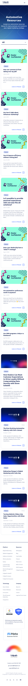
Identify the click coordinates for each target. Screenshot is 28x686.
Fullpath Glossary (20, 570)
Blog (17, 553)
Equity (4, 561)
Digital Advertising (7, 550)
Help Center (19, 561)
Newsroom (18, 589)
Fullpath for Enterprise (8, 578)
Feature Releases (7, 589)
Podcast (18, 559)
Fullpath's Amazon (7, 576)
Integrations (5, 599)
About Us (18, 587)
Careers (18, 592)
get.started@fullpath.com (14, 665)
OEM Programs (19, 567)
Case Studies (19, 556)
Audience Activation (7, 556)
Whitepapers (19, 550)
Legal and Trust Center (21, 595)
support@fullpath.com (14, 668)
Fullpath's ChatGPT (7, 573)
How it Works (6, 587)
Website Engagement (8, 553)
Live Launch (5, 592)
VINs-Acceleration (7, 559)
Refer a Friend (19, 564)
